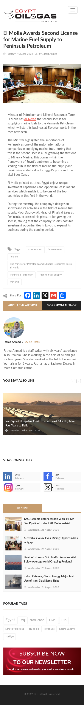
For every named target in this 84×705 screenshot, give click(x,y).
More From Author (61, 305)
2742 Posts (32, 342)
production (37, 620)
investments (55, 249)
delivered (30, 119)
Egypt (10, 620)
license (14, 256)
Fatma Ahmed (49, 54)
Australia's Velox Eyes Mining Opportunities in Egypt (51, 540)
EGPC (53, 620)
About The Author (22, 305)
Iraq (22, 620)
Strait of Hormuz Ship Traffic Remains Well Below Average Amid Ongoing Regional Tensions (50, 561)
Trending (22, 508)
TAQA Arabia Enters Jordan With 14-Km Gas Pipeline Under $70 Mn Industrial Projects (49, 523)
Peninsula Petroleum (21, 274)
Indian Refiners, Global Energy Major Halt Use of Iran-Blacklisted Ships (49, 578)
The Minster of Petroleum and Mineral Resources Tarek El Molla (41, 266)
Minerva (14, 281)
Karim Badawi (67, 629)
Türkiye (9, 636)
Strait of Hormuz (14, 629)
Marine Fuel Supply (50, 274)
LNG (64, 620)
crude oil (34, 629)
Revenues (49, 629)
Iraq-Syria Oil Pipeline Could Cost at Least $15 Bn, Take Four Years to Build (40, 423)
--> (3, 487)
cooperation (35, 249)
